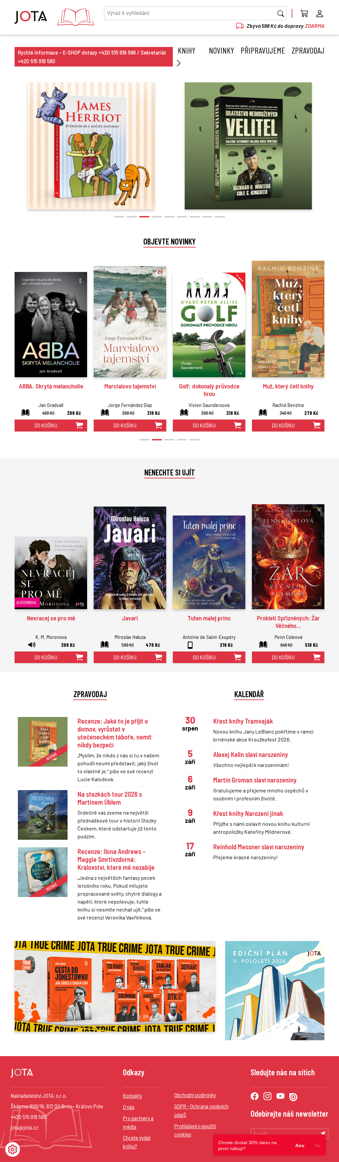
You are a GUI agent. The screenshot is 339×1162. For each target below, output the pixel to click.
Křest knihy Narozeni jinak (248, 813)
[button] (119, 216)
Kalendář (249, 694)
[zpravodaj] (115, 985)
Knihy (186, 50)
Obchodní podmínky (195, 1095)
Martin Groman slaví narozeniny (255, 780)
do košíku (45, 425)
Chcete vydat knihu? (137, 1141)
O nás (128, 1106)
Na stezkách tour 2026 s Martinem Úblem (109, 798)
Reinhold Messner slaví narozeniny (258, 847)
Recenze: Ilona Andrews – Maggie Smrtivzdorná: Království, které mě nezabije (116, 859)
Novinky (221, 50)
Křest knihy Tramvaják (243, 721)
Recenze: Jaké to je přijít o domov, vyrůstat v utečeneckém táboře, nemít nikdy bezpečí (114, 733)
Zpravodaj (308, 50)
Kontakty (132, 1095)
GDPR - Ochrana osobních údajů (201, 1110)
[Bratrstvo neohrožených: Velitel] (248, 145)
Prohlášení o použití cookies (195, 1130)
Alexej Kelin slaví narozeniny (250, 754)
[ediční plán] (274, 990)
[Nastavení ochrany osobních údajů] (12, 1149)
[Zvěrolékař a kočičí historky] (91, 145)
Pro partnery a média (138, 1122)
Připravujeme (263, 50)
